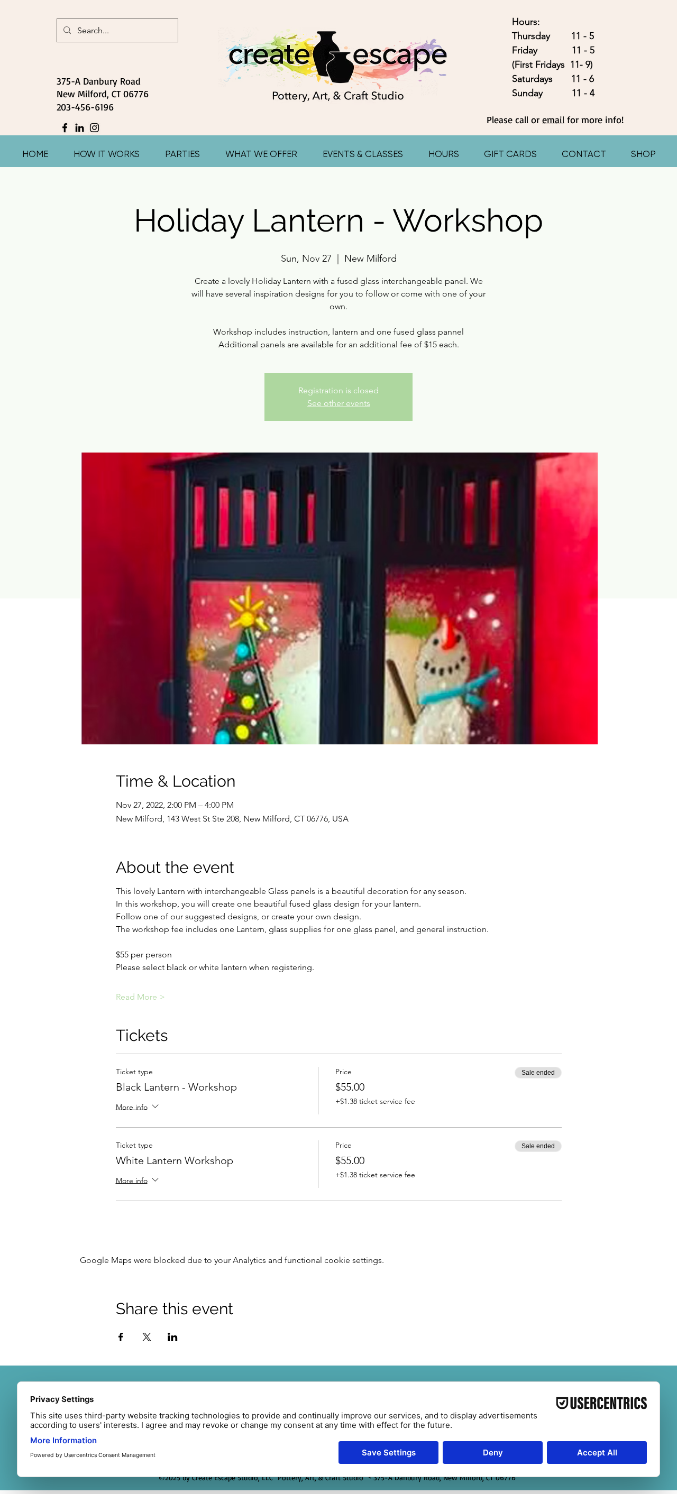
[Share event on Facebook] (121, 1337)
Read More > (140, 997)
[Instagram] (94, 128)
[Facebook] (65, 128)
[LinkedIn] (80, 128)
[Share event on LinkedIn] (173, 1337)
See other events (338, 403)
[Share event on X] (147, 1337)
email (553, 119)
